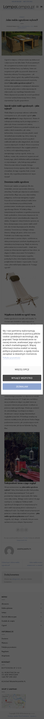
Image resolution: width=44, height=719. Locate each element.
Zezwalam (22, 386)
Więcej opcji (22, 369)
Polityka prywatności (11, 357)
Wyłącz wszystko (21, 378)
